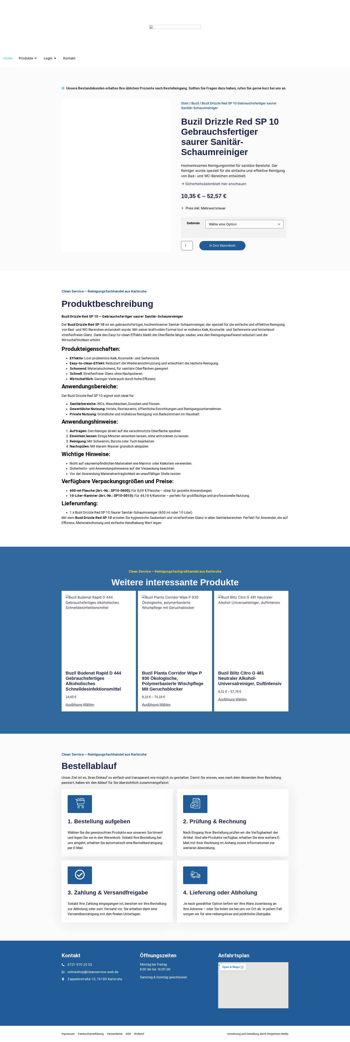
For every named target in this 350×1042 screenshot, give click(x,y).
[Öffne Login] (55, 58)
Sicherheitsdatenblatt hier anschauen (215, 184)
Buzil (195, 103)
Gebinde (193, 223)
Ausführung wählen (80, 704)
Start (185, 103)
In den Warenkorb (222, 245)
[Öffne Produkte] (35, 58)
